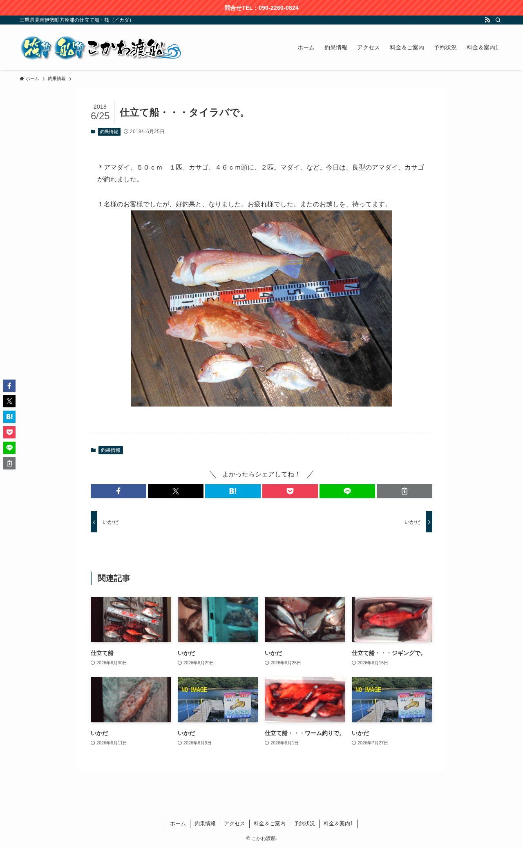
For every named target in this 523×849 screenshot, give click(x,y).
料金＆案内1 (338, 823)
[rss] (487, 20)
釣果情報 (109, 131)
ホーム (178, 823)
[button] (118, 491)
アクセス (234, 823)
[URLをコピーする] (404, 491)
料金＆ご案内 (270, 823)
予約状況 (304, 823)
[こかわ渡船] (101, 47)
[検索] (498, 20)
